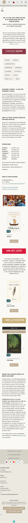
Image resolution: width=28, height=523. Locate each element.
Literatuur (15, 60)
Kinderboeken (8, 67)
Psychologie (18, 71)
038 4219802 (15, 44)
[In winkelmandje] (14, 219)
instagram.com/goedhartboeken (10, 187)
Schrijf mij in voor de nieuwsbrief (15, 508)
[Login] (17, 2)
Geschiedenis (8, 71)
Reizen (17, 79)
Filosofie (15, 75)
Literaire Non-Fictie (10, 64)
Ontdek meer (14, 241)
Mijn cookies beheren (15, 511)
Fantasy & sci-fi (9, 79)
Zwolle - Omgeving (14, 331)
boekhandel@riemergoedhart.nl (17, 183)
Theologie (7, 75)
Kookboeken (18, 67)
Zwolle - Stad (14, 328)
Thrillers (7, 60)
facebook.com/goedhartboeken (9, 189)
